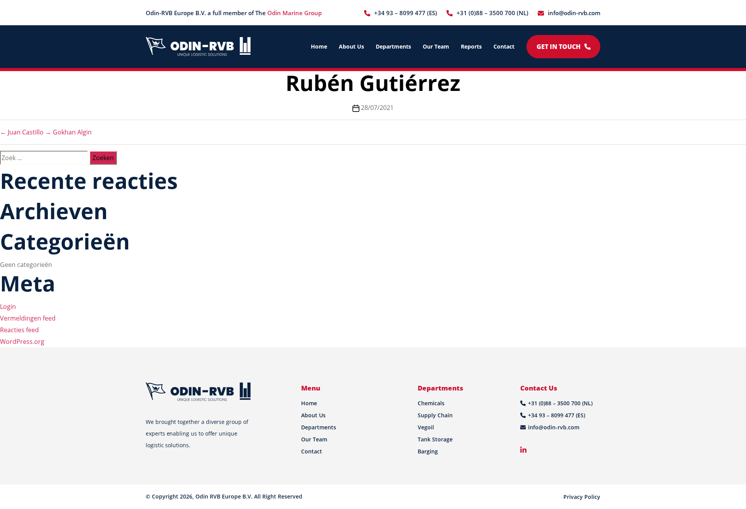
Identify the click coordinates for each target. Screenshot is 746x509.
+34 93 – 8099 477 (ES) (405, 13)
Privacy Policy (581, 496)
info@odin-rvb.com (574, 13)
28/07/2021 (377, 107)
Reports (471, 46)
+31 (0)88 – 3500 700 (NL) (492, 13)
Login (8, 306)
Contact (503, 46)
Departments (393, 46)
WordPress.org (22, 341)
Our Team (436, 46)
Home (319, 46)
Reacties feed (19, 330)
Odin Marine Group (294, 13)
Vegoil (426, 427)
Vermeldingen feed (28, 318)
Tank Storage (435, 439)
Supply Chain (435, 415)
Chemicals (431, 403)
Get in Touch (558, 46)
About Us (351, 46)
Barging (428, 451)
